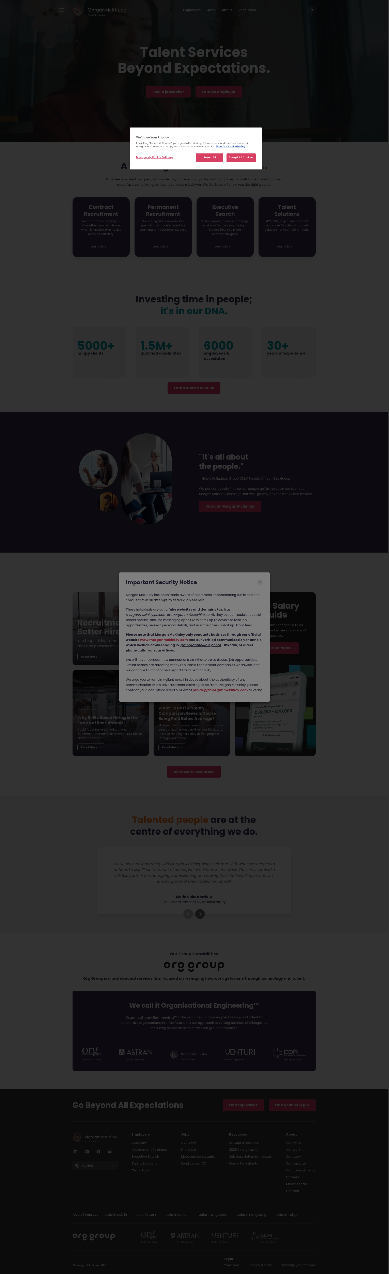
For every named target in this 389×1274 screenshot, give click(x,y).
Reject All (210, 157)
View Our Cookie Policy (230, 146)
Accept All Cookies (241, 157)
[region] (196, 149)
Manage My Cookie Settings (154, 157)
